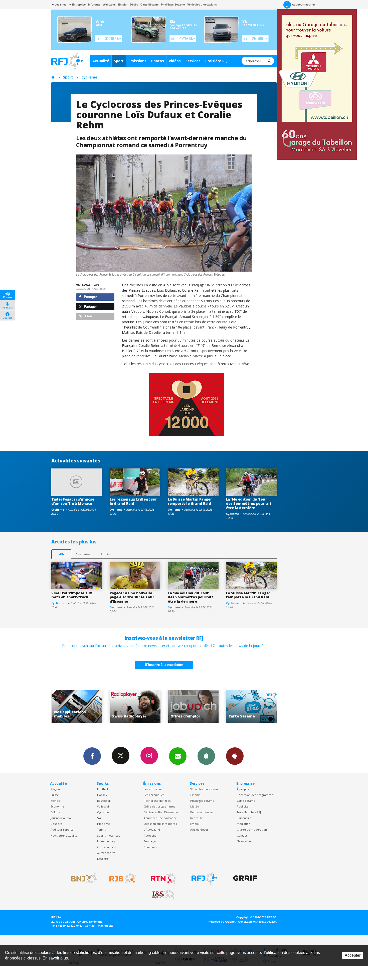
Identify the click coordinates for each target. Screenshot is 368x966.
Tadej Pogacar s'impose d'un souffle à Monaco (72, 501)
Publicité (243, 806)
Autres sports (106, 852)
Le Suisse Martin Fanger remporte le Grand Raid (190, 501)
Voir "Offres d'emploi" (135, 706)
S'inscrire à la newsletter (164, 665)
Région (55, 789)
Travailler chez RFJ (249, 812)
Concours (150, 847)
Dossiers (56, 823)
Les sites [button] (60, 4)
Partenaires (244, 818)
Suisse (55, 794)
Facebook (92, 756)
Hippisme (103, 823)
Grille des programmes (159, 806)
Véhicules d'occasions (202, 4)
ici (238, 363)
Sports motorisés (108, 835)
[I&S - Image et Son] (163, 894)
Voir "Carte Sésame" (193, 706)
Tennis (101, 829)
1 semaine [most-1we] (83, 554)
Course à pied (106, 847)
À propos (243, 789)
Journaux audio (61, 818)
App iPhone (206, 756)
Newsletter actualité (64, 835)
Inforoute (94, 4)
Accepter (352, 955)
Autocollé (150, 835)
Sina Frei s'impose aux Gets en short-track (71, 595)
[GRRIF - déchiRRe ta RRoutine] (245, 878)
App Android (235, 756)
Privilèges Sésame (173, 4)
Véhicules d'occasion (204, 789)
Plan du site (105, 925)
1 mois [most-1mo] (105, 554)
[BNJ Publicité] (82, 878)
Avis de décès (199, 829)
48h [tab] (61, 554)
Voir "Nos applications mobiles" (252, 706)
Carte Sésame (149, 4)
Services (193, 60)
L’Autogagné (152, 829)
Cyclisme (89, 77)
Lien (88, 316)
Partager (90, 297)
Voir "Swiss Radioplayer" (77, 706)
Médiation (243, 823)
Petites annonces (201, 812)
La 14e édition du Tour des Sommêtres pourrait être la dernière (249, 503)
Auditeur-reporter (303, 4)
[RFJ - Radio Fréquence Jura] (204, 878)
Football (102, 789)
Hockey (102, 794)
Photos (157, 60)
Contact (242, 835)
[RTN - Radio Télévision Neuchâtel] (163, 878)
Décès (134, 4)
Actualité (100, 60)
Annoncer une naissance (160, 818)
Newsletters (178, 756)
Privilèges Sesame (202, 800)
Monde (55, 800)
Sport (119, 60)
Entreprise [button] (78, 4)
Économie (57, 806)
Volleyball (103, 806)
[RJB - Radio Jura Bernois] (122, 878)
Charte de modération (252, 829)
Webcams (109, 4)
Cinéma (195, 794)
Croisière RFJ (216, 60)
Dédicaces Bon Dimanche (161, 812)
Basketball (104, 800)
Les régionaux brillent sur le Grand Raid (133, 501)
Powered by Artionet (222, 921)
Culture (56, 812)
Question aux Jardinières (160, 823)
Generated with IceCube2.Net (257, 921)
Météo (194, 806)
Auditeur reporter (63, 829)
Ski (99, 818)
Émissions (137, 60)
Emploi (122, 4)
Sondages (150, 841)
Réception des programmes (255, 794)
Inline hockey (106, 841)
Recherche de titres (157, 800)
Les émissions (153, 789)
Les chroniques (154, 794)
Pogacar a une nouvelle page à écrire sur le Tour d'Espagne (132, 597)
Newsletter (244, 841)
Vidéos (175, 60)
